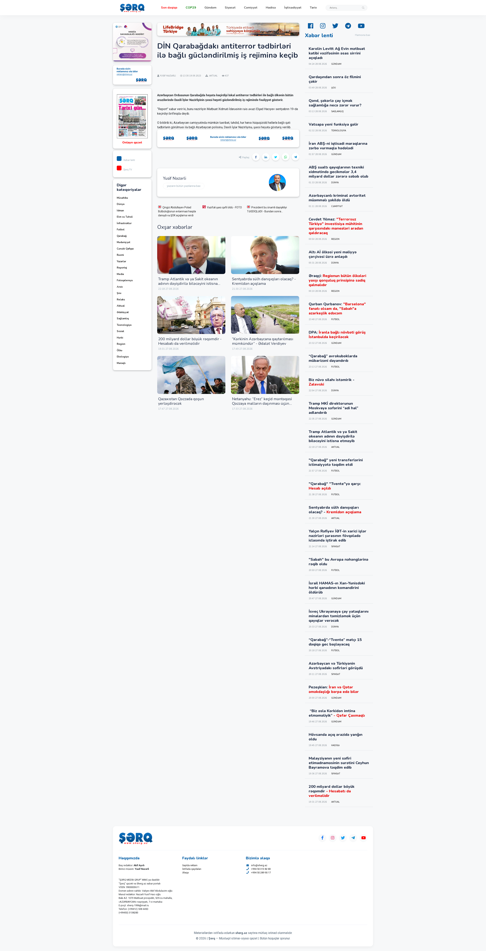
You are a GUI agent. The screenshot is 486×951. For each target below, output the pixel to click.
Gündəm (210, 8)
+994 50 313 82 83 (261, 869)
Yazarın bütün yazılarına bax (183, 185)
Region (121, 344)
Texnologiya (124, 325)
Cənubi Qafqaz (125, 248)
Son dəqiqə (169, 8)
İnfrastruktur (124, 223)
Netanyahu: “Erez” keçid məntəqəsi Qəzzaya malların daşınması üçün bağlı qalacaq (262, 403)
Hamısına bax (362, 35)
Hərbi (120, 337)
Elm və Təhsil (125, 217)
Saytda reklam (189, 865)
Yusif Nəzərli (174, 178)
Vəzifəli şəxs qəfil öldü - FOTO (224, 207)
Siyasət (230, 8)
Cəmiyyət (250, 8)
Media (120, 274)
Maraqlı (121, 363)
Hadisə (271, 8)
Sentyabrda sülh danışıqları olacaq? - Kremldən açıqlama (264, 281)
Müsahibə (122, 198)
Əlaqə (185, 872)
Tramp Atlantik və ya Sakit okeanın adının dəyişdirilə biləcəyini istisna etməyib (188, 283)
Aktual (121, 306)
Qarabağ (122, 236)
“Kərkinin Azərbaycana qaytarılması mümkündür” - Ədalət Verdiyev (262, 341)
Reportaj (122, 267)
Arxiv (120, 287)
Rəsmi (120, 255)
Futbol (121, 229)
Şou (119, 293)
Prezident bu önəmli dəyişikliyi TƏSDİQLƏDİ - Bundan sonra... (267, 209)
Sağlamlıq (123, 318)
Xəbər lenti (129, 160)
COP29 (191, 8)
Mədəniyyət (123, 242)
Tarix (313, 8)
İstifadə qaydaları (191, 869)
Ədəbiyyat (123, 312)
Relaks (121, 299)
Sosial (120, 331)
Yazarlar (121, 261)
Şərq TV (127, 169)
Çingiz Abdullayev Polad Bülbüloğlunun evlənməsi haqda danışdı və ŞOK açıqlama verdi (177, 211)
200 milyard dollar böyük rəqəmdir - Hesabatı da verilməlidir (190, 341)
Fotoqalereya (125, 280)
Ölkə (119, 350)
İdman (120, 210)
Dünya (120, 204)
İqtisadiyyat (292, 8)
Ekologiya (123, 356)
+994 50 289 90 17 (261, 872)
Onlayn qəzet (132, 142)
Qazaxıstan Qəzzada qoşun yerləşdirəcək (181, 401)
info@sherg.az (259, 865)
